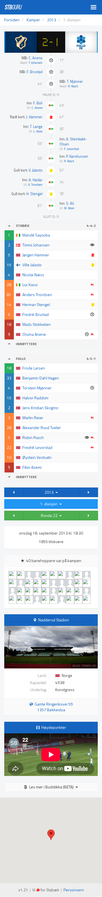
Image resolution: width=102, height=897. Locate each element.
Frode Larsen (33, 368)
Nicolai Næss (33, 275)
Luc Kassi (30, 285)
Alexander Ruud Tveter (41, 427)
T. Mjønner (75, 81)
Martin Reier (32, 418)
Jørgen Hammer (35, 255)
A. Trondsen (35, 184)
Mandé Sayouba (36, 235)
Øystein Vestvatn (37, 457)
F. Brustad (34, 72)
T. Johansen (35, 62)
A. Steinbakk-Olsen (73, 141)
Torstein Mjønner (37, 388)
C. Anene (35, 58)
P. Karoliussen (77, 156)
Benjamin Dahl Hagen (40, 378)
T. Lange (36, 126)
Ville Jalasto (32, 265)
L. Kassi (37, 131)
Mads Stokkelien (36, 324)
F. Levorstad (71, 149)
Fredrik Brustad (35, 314)
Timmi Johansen (36, 245)
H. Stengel (34, 194)
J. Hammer (34, 117)
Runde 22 (50, 515)
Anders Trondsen (37, 294)
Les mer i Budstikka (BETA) (51, 787)
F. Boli (37, 103)
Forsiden (12, 20)
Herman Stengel (36, 304)
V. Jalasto (35, 170)
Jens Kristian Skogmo (40, 408)
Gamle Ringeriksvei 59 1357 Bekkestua (53, 707)
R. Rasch (73, 86)
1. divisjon (49, 504)
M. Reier (69, 208)
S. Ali (70, 203)
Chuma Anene (34, 334)
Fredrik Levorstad (37, 447)
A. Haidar (35, 180)
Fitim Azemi (32, 467)
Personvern (73, 890)
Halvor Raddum (35, 398)
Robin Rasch (33, 437)
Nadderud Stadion (53, 620)
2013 (49, 492)
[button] (13, 492)
